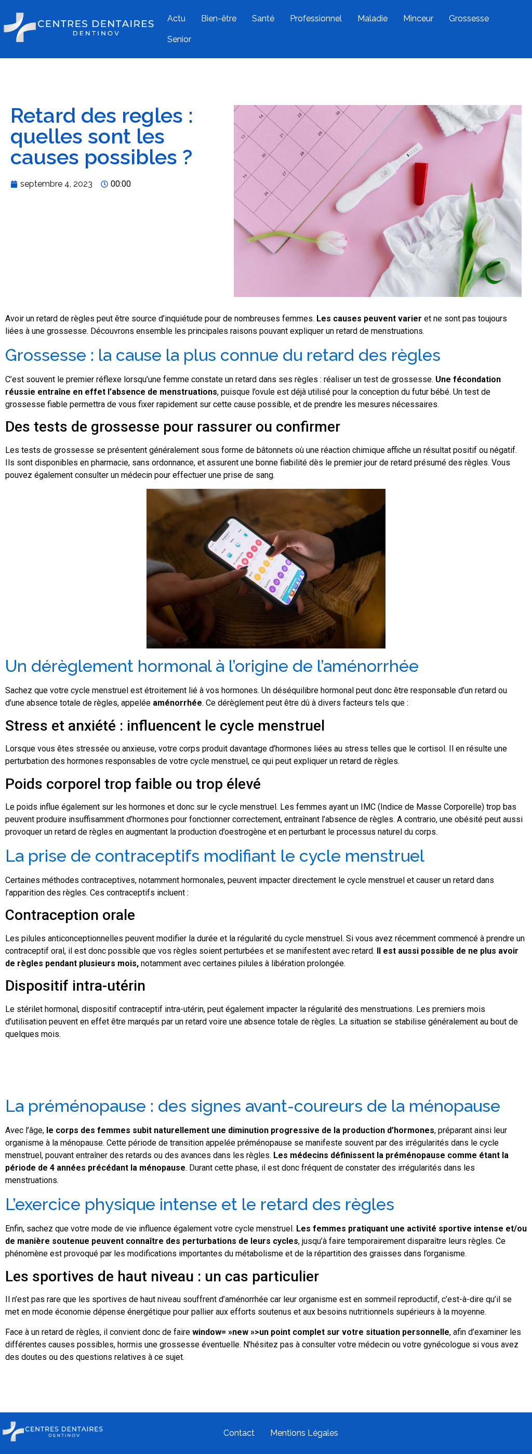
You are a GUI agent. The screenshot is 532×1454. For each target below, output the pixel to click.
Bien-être (218, 18)
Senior (179, 39)
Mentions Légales (304, 1433)
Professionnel (316, 18)
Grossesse (469, 18)
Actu (176, 18)
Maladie (372, 18)
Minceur (418, 18)
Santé (263, 18)
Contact (239, 1433)
